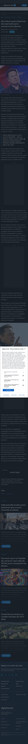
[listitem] (14, 372)
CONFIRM (8, 390)
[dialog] (14, 372)
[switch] (23, 375)
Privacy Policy (22, 394)
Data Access (14, 394)
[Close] (25, 349)
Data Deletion (6, 394)
